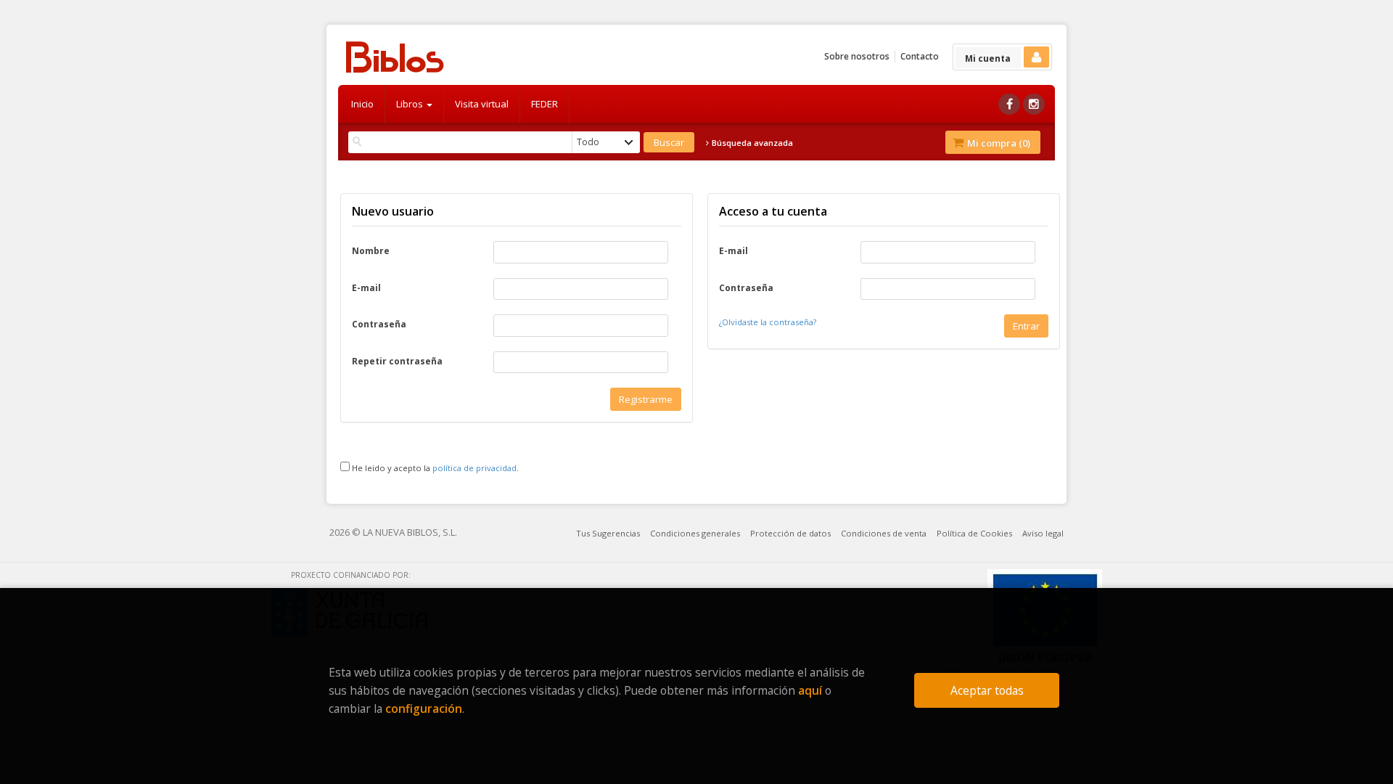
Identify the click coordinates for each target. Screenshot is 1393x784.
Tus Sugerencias (608, 533)
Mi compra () (997, 143)
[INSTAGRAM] (1034, 104)
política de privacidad (474, 467)
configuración (423, 708)
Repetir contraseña (397, 361)
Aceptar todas (987, 690)
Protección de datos (790, 533)
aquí (810, 690)
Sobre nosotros (856, 56)
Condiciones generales (695, 533)
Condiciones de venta (883, 533)
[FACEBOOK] (1009, 104)
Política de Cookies (974, 533)
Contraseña (379, 324)
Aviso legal (1043, 533)
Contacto (919, 56)
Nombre (371, 251)
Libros (410, 103)
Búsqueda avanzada (751, 143)
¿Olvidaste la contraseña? (767, 322)
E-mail (366, 288)
